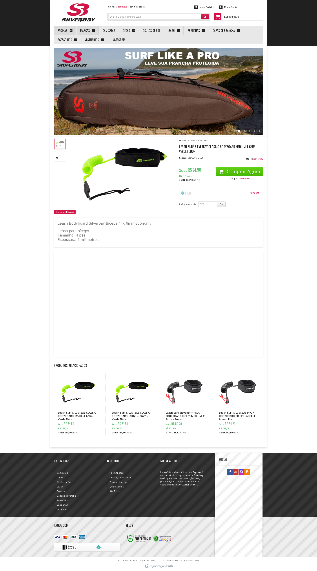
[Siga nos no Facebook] (230, 472)
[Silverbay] (78, 12)
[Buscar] (205, 16)
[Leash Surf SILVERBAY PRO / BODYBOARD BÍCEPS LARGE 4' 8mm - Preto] (238, 406)
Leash (192, 140)
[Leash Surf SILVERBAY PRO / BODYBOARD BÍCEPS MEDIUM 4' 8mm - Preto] (185, 406)
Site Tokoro (115, 491)
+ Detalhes (79, 420)
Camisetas (62, 472)
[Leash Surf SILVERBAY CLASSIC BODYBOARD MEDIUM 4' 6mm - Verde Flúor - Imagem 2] (60, 156)
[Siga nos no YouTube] (235, 472)
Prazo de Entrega (118, 482)
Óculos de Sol (64, 482)
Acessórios (62, 500)
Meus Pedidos (207, 7)
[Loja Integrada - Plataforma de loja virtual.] (158, 566)
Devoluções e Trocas (120, 477)
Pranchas (61, 491)
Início (184, 140)
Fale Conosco (117, 472)
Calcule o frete (187, 204)
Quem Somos (117, 486)
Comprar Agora (242, 171)
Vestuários (62, 505)
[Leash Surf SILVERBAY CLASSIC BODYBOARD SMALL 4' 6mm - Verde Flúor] (77, 406)
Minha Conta (230, 7)
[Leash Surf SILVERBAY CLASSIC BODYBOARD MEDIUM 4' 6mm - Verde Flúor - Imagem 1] (60, 144)
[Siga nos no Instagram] (241, 472)
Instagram (62, 509)
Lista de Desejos (65, 211)
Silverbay (202, 140)
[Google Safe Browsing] (162, 538)
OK (221, 204)
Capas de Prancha (66, 495)
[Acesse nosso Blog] (247, 472)
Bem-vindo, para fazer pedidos (126, 6)
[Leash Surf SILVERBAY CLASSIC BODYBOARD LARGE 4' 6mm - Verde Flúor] (131, 406)
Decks (60, 477)
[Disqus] (158, 304)
